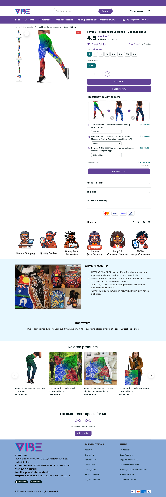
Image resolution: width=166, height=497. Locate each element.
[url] (138, 20)
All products (28, 27)
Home (17, 27)
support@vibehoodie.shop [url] (126, 329)
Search (105, 11)
